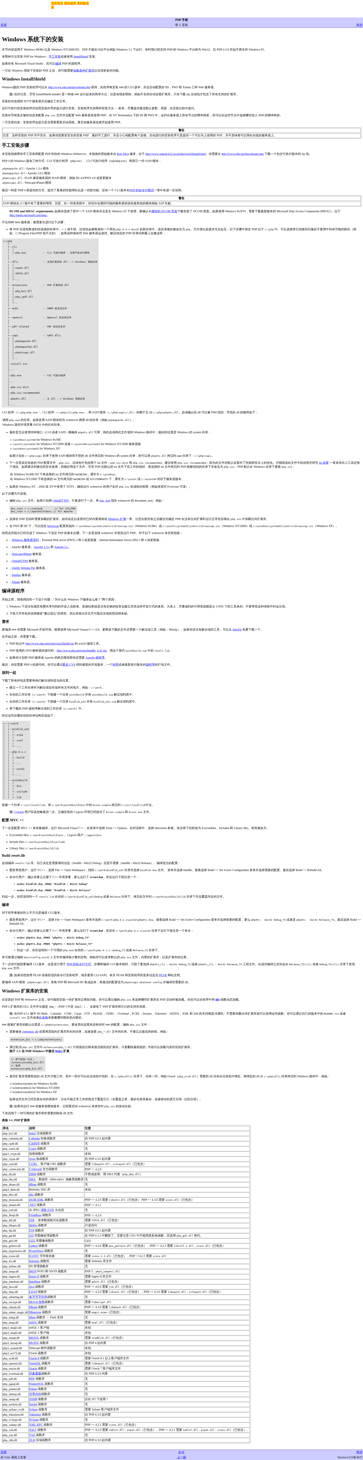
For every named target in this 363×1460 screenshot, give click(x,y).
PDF (32, 1378)
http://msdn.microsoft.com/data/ (28, 215)
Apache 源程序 (95, 657)
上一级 (181, 1457)
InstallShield (81, 56)
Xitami (16, 582)
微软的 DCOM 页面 (164, 211)
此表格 (43, 1017)
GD (31, 1235)
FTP (31, 1230)
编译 (58, 63)
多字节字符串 (38, 1296)
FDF (32, 1220)
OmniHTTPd (61, 500)
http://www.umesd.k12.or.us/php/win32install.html (175, 153)
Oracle (33, 1368)
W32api (34, 1419)
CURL (33, 1164)
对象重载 (35, 1373)
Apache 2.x (61, 547)
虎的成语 (70, 3)
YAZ (32, 1435)
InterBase (34, 1281)
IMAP (32, 1271)
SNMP (33, 1399)
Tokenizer (35, 1414)
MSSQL (34, 1337)
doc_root (105, 500)
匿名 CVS (69, 664)
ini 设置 (324, 462)
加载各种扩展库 (83, 70)
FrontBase (35, 1215)
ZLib (32, 1440)
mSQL (33, 1322)
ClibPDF (34, 1143)
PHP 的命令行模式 (142, 190)
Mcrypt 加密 (37, 1302)
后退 (4, 25)
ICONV (34, 1256)
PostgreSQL (36, 1383)
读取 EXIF (47, 1210)
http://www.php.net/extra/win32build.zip (50, 643)
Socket (33, 1404)
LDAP (33, 1291)
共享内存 (35, 1394)
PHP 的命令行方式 (79, 964)
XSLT (33, 1429)
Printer (33, 1389)
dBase (32, 1184)
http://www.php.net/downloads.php (69, 87)
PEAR (163, 975)
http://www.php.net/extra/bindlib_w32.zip (82, 650)
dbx (31, 1194)
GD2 (32, 1240)
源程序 (150, 664)
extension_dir (30, 1031)
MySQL (34, 1342)
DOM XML (36, 1199)
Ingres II (34, 1276)
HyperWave (36, 1250)
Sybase (33, 1409)
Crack (32, 1148)
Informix (34, 1261)
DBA (32, 1179)
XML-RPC (36, 1424)
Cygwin (19, 812)
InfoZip (237, 629)
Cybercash (35, 1169)
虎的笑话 (57, 3)
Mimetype (35, 1312)
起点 (181, 1452)
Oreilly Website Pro (23, 568)
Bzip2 (59, 1051)
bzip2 (32, 1133)
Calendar (34, 1138)
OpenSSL (35, 1363)
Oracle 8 (34, 1358)
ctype (32, 1158)
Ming (32, 1317)
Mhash (33, 1307)
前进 (359, 25)
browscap (53, 526)
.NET (32, 1204)
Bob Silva (123, 153)
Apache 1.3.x (42, 547)
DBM (32, 1174)
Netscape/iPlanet (22, 554)
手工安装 (55, 56)
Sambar (16, 575)
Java (31, 1286)
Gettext (33, 1245)
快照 (115, 664)
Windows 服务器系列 (25, 540)
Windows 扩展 (117, 519)
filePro (33, 1225)
